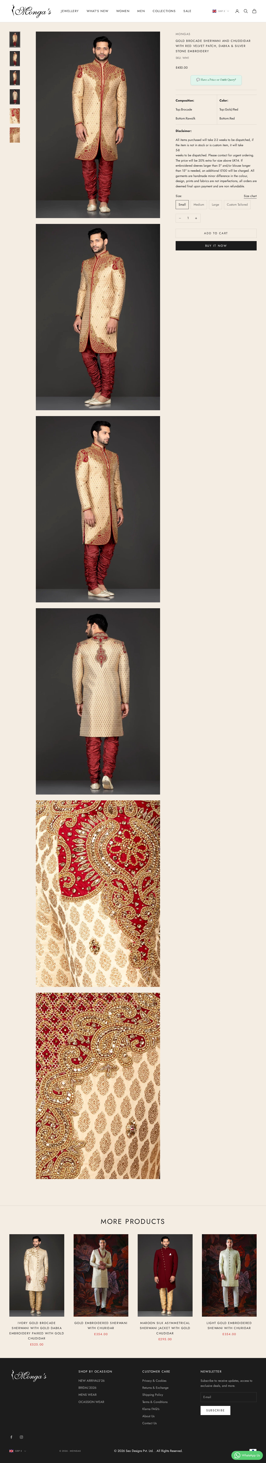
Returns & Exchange (155, 1387)
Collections (164, 11)
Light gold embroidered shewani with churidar (229, 1325)
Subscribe (215, 1410)
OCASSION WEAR (91, 1402)
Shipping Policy (152, 1394)
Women (123, 11)
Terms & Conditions (154, 1402)
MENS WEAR (87, 1394)
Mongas (183, 34)
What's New (97, 11)
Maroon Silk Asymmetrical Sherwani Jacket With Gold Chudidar (165, 1328)
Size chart (250, 196)
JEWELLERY (70, 11)
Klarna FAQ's (150, 1409)
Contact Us (149, 1423)
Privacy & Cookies (154, 1380)
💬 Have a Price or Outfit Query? (216, 80)
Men (141, 11)
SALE (187, 11)
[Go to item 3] (14, 78)
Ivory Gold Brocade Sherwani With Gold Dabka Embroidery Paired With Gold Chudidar (36, 1331)
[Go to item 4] (14, 97)
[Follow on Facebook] (11, 1437)
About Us (148, 1416)
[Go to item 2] (14, 59)
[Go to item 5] (14, 116)
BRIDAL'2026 (87, 1387)
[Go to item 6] (14, 135)
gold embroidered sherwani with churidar (101, 1325)
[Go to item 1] (14, 40)
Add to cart (216, 233)
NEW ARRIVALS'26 (91, 1380)
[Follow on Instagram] (21, 1437)
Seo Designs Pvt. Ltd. (140, 1451)
